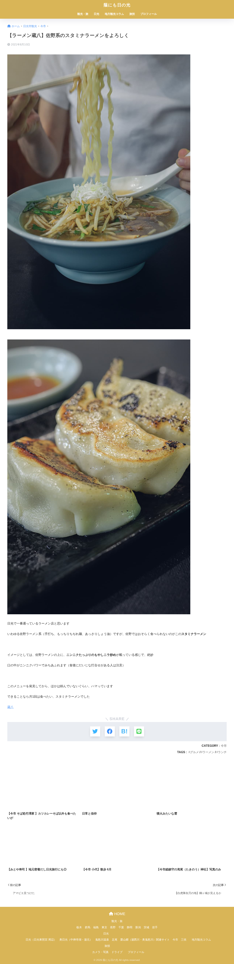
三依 (183, 939)
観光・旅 (82, 13)
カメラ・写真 (100, 952)
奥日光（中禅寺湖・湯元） (75, 939)
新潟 (138, 927)
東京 (104, 927)
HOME (119, 914)
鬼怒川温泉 (102, 939)
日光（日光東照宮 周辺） (41, 939)
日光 (96, 13)
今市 (224, 745)
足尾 (114, 939)
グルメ (194, 752)
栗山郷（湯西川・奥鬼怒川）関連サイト (145, 939)
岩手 (155, 927)
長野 (113, 927)
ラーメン (208, 752)
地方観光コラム (114, 13)
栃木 (79, 927)
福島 (96, 927)
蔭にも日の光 (117, 5)
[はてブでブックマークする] (124, 731)
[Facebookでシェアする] (110, 731)
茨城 (146, 927)
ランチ (222, 752)
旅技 (132, 13)
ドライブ (117, 952)
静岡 (129, 927)
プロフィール (148, 13)
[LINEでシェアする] (139, 731)
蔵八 (10, 707)
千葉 (121, 927)
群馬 (87, 927)
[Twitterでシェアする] (95, 731)
